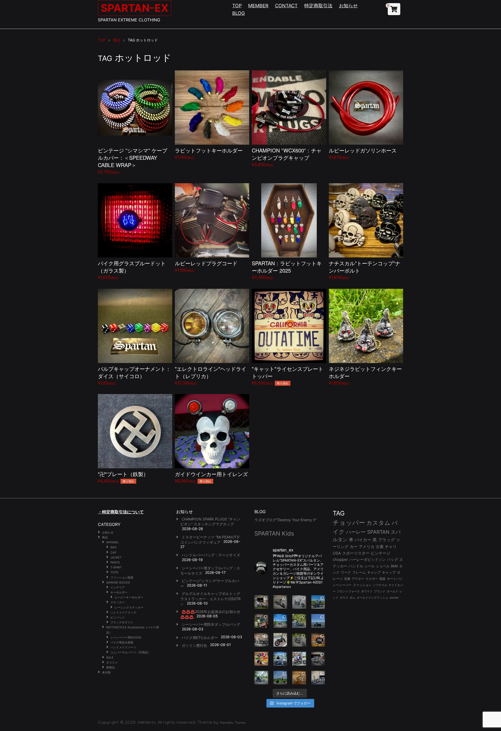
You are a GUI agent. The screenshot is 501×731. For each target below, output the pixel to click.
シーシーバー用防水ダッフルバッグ (211, 624)
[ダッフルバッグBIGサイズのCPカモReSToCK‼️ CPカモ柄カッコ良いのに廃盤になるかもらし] (318, 678)
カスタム (378, 522)
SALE (110, 657)
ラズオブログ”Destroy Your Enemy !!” (285, 520)
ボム (352, 597)
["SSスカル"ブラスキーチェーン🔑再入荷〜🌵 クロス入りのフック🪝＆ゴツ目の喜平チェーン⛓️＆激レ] (299, 678)
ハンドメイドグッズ (123, 612)
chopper (340, 559)
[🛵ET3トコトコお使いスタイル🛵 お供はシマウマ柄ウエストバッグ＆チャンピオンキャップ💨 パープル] (280, 678)
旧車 (347, 579)
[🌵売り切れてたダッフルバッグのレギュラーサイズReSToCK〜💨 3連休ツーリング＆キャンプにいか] (261, 678)
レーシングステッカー (129, 607)
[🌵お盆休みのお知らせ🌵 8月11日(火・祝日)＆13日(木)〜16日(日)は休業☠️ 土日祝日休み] (318, 621)
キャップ (389, 572)
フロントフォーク (348, 591)
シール (370, 566)
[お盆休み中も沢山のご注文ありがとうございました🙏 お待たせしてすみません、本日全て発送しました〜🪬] (299, 602)
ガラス (344, 597)
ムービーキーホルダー (129, 597)
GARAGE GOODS (118, 582)
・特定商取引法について (121, 511)
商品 (105, 537)
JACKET (116, 557)
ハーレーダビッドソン (367, 559)
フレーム (359, 572)
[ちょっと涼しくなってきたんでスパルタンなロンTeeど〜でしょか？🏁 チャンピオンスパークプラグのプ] (261, 602)
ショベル (383, 566)
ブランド (379, 591)
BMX (394, 566)
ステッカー (117, 602)
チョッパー (349, 522)
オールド (392, 591)
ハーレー (356, 532)
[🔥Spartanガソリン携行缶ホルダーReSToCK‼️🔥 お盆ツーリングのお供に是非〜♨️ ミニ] (280, 640)
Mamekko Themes (233, 722)
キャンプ (374, 572)
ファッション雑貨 (121, 577)
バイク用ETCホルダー (200, 637)
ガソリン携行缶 (194, 645)
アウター (358, 579)
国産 (382, 579)
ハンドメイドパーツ (123, 647)
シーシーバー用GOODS (125, 637)
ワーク (346, 572)
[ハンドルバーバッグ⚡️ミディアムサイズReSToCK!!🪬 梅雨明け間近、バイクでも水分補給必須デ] (318, 659)
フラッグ (386, 539)
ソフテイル (380, 585)
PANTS (115, 562)
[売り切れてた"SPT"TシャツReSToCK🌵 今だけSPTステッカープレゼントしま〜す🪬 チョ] (299, 659)
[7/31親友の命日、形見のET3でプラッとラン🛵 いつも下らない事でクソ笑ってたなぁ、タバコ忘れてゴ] (299, 621)
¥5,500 (287, 375)
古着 (380, 546)
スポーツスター (355, 553)
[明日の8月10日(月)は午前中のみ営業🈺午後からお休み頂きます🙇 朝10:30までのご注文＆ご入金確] (280, 621)
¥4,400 (123, 476)
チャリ (391, 546)
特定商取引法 (318, 5)
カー (353, 546)
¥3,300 (287, 269)
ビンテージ (380, 553)
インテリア (117, 587)
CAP (113, 552)
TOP (237, 5)
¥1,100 (209, 153)
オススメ (112, 662)
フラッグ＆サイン (121, 622)
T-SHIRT (116, 567)
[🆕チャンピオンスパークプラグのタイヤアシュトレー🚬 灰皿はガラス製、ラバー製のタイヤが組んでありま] (318, 640)
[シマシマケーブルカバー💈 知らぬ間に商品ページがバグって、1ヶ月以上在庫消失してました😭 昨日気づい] (261, 621)
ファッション (362, 585)
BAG (113, 547)
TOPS (114, 572)
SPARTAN (378, 532)
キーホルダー (119, 592)
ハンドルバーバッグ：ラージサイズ (211, 555)
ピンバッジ (117, 617)
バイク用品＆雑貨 (121, 642)
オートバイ (395, 579)
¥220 (134, 375)
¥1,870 (363, 153)
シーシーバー (342, 585)
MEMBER (258, 5)
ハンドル (356, 566)
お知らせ (348, 5)
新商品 (110, 667)
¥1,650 (132, 269)
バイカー (363, 539)
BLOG (238, 13)
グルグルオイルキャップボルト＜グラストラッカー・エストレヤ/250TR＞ (210, 598)
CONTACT (286, 5)
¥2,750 (132, 160)
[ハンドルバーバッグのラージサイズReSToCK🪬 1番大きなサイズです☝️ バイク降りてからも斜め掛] (280, 602)
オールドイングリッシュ (372, 597)
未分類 (106, 672)
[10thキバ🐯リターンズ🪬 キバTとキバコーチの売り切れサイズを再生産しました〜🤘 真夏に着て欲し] (280, 659)
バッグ (392, 559)
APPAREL (112, 542)
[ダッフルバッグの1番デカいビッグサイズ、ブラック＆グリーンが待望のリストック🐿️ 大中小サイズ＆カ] (299, 640)
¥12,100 (210, 375)
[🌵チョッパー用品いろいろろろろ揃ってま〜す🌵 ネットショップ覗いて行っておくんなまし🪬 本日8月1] (318, 602)
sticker (394, 597)
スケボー (372, 579)
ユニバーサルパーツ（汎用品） (130, 652)
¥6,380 (211, 476)
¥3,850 (286, 156)
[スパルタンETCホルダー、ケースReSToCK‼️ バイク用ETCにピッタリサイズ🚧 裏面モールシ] (261, 640)
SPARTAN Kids (274, 533)
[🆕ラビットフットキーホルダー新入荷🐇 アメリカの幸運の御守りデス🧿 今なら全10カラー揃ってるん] (261, 659)
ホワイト (367, 591)
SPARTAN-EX (135, 8)
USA (337, 553)
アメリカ (366, 546)
